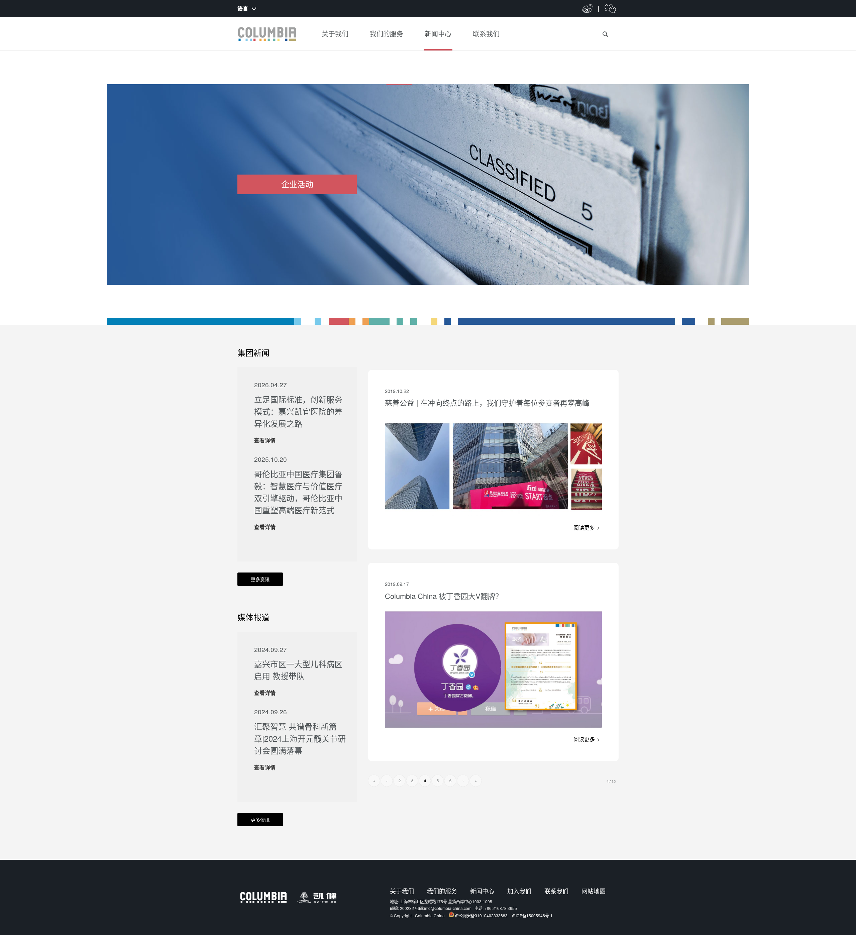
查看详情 (265, 440)
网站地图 (593, 891)
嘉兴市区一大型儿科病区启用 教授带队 (298, 670)
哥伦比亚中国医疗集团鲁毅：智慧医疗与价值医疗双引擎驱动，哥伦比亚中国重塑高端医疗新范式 (298, 492)
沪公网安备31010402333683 (481, 915)
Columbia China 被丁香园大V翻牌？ (444, 596)
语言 (242, 8)
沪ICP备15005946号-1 (532, 915)
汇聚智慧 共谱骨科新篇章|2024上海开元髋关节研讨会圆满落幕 (300, 738)
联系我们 (556, 891)
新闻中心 (482, 891)
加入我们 (519, 891)
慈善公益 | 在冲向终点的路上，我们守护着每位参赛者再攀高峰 (487, 402)
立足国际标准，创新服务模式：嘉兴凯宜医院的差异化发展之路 (298, 411)
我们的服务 (442, 891)
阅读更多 (584, 527)
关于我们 (402, 891)
